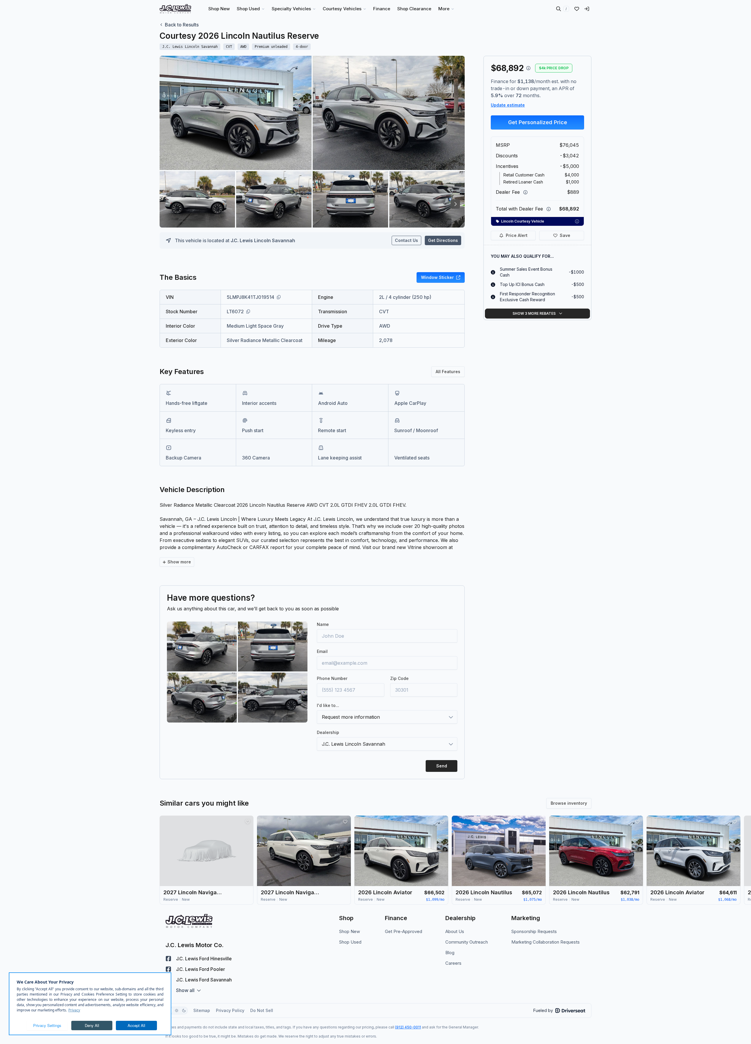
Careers (453, 963)
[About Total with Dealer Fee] (548, 209)
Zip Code (399, 678)
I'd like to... (328, 705)
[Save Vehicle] (247, 821)
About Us (454, 931)
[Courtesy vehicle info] (577, 221)
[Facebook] (168, 959)
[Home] (175, 9)
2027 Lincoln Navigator (192, 892)
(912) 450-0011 (408, 1027)
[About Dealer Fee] (525, 192)
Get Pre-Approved (403, 931)
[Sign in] (586, 9)
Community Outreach (466, 942)
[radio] (176, 1010)
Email (322, 651)
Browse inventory (569, 803)
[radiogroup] (176, 1010)
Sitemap (201, 1010)
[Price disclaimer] (528, 68)
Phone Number (332, 678)
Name (323, 624)
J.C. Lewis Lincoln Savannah (263, 240)
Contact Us (406, 240)
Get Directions (443, 240)
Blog (449, 952)
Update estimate (508, 104)
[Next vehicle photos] (455, 204)
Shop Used (350, 942)
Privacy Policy (230, 1010)
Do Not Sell (261, 1010)
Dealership (328, 732)
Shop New (349, 931)
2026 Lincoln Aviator (385, 892)
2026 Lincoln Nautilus (484, 892)
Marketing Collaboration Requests (545, 942)
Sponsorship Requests (534, 931)
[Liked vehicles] (576, 9)
